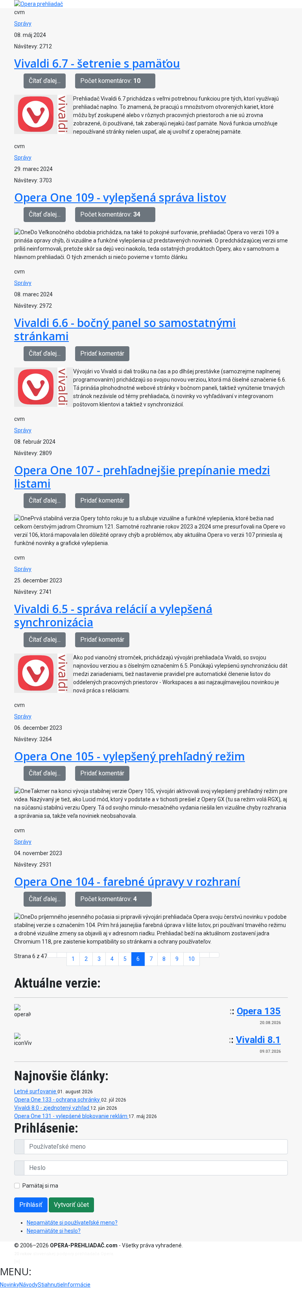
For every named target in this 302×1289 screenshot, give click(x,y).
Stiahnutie (50, 1285)
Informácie (76, 1285)
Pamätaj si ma (40, 1186)
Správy (22, 23)
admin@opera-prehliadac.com (53, 1261)
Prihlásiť (30, 1204)
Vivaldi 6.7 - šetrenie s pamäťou (97, 63)
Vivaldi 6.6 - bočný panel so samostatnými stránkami (125, 329)
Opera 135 (259, 1011)
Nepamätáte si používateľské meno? (72, 1222)
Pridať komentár (102, 353)
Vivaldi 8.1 (258, 1039)
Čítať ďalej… (45, 80)
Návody (28, 1285)
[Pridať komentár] (150, 80)
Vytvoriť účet (71, 1204)
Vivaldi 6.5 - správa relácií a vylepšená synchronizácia (113, 615)
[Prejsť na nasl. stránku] (204, 955)
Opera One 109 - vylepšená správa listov (120, 197)
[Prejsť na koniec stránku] (214, 955)
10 (191, 959)
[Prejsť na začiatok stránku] (52, 955)
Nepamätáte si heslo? (54, 1231)
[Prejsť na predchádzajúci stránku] (62, 955)
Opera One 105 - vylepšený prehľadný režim (129, 756)
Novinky (9, 1285)
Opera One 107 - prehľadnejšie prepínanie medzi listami (142, 477)
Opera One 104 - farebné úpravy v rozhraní (127, 881)
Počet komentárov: (110, 80)
